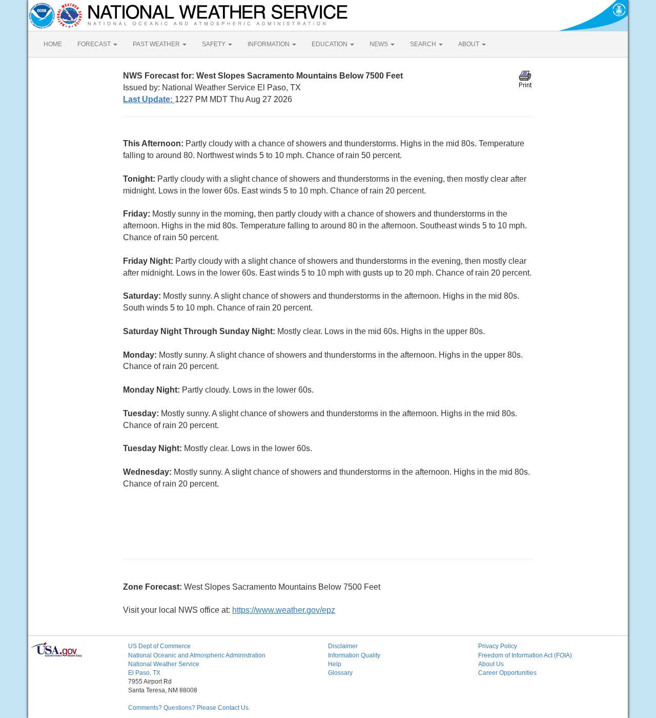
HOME (53, 44)
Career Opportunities (507, 672)
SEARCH (424, 44)
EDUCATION (330, 44)
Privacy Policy (497, 646)
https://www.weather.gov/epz (283, 610)
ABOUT (469, 44)
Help (334, 664)
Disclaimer (343, 646)
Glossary (340, 672)
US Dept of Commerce (159, 646)
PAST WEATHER (157, 44)
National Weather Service (163, 664)
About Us (491, 664)
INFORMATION (269, 44)
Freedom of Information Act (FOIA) (525, 655)
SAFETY (214, 44)
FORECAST (94, 44)
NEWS (379, 44)
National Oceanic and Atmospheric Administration (196, 655)
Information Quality (354, 655)
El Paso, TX (144, 672)
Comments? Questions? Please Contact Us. (189, 707)
